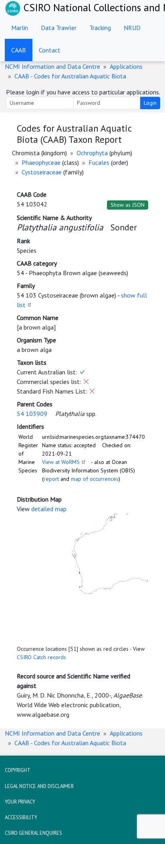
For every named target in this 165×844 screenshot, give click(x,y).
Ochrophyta (92, 153)
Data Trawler (58, 28)
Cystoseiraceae (42, 172)
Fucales (99, 162)
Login (150, 102)
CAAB (18, 50)
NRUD (132, 28)
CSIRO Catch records (41, 657)
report (51, 478)
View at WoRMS (61, 462)
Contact (49, 50)
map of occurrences (95, 478)
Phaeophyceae (41, 162)
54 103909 (32, 414)
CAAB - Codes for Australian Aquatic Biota (70, 76)
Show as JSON (128, 204)
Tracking (100, 28)
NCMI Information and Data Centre (52, 66)
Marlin (19, 28)
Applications (126, 66)
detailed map (48, 509)
